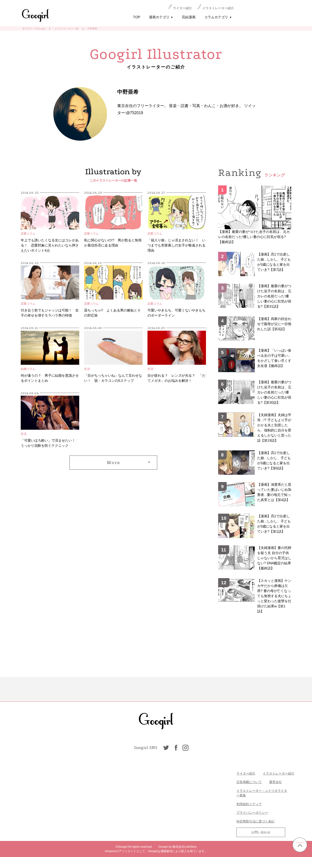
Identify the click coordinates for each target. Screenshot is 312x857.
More (113, 462)
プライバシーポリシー (252, 812)
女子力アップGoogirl (33, 28)
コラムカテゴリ (218, 17)
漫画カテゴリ (161, 17)
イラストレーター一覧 (66, 28)
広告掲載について (249, 782)
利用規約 (242, 804)
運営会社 (275, 782)
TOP (136, 17)
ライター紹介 (182, 8)
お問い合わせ (260, 832)
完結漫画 (188, 17)
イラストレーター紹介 (218, 8)
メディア (255, 804)
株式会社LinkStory (185, 846)
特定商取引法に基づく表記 (255, 821)
